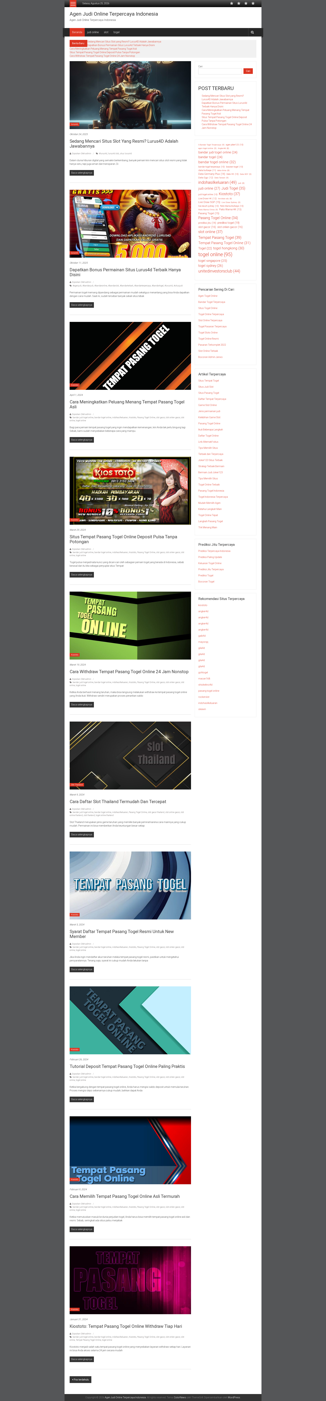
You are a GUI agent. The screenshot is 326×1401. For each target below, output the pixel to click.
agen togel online (207, 148)
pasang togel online (208, 690)
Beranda (77, 32)
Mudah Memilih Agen (209, 503)
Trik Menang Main (207, 527)
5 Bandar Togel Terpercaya (211, 145)
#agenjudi (77, 286)
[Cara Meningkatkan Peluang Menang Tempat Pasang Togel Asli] (130, 355)
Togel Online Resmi (208, 338)
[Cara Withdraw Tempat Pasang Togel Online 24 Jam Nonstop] (130, 625)
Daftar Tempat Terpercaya (212, 399)
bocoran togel (234, 167)
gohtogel (203, 672)
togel (116, 32)
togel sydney (210, 266)
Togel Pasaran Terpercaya (212, 326)
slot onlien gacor (173, 417)
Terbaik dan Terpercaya (210, 454)
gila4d (201, 648)
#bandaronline (100, 286)
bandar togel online (102, 417)
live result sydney (208, 206)
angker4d (203, 611)
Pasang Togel (208, 213)
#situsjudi (178, 286)
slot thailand (89, 815)
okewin (202, 709)
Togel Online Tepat (208, 515)
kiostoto (202, 605)
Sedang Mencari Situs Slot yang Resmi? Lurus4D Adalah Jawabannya (124, 41)
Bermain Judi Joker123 (210, 472)
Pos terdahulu (81, 1379)
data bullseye (207, 170)
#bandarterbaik (126, 286)
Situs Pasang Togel (208, 393)
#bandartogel (158, 286)
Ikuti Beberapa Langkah (210, 429)
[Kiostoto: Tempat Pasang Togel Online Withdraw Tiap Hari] (130, 1280)
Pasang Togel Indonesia (211, 490)
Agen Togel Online (207, 296)
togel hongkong (228, 248)
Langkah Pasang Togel (210, 521)
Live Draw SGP (209, 202)
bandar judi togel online (83, 417)
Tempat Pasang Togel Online (88, 1340)
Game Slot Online (207, 405)
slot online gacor (172, 812)
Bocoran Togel (206, 581)
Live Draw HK (207, 198)
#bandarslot (113, 286)
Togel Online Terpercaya (211, 314)
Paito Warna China (208, 209)
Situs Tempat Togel (208, 380)
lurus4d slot (113, 153)
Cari (200, 66)
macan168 (204, 678)
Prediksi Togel (205, 575)
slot (106, 32)
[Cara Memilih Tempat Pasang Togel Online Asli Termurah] (130, 1150)
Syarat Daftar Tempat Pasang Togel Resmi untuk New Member (122, 934)
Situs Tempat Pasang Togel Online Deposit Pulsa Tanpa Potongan (105, 52)
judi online (93, 32)
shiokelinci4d (205, 684)
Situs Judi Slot (205, 386)
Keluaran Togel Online (209, 563)
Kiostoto (74, 385)
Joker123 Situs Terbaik (210, 460)
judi (241, 183)
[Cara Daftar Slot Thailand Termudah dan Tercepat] (130, 755)
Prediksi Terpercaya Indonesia (214, 551)
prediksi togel (228, 222)
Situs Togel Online (207, 308)
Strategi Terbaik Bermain (211, 466)
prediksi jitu (207, 222)
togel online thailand (105, 815)
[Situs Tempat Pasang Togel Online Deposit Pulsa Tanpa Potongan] (130, 490)
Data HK (233, 174)
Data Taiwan (221, 177)
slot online (210, 232)
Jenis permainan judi (209, 411)
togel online (81, 420)
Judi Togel (233, 188)
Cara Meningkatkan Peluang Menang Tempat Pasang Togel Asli (103, 48)
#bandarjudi (88, 286)
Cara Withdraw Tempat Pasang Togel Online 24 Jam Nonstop (102, 56)
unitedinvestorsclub (219, 271)
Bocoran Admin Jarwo (210, 357)
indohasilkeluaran (120, 417)
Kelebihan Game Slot (209, 417)
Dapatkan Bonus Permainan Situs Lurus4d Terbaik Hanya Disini (121, 45)
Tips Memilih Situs (208, 448)
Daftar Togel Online (208, 435)
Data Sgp (205, 177)
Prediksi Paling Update (210, 557)
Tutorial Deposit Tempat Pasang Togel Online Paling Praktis (127, 1066)
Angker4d (223, 148)
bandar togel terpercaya (211, 167)
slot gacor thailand (156, 812)
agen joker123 (234, 145)
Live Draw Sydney (231, 202)
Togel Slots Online (208, 332)
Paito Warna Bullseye (231, 206)
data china (223, 170)
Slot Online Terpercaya (210, 320)
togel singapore (212, 261)
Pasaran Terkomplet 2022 (212, 344)
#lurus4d (103, 153)
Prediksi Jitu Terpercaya (211, 569)
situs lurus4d (126, 153)
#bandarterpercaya (142, 286)
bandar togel (210, 157)
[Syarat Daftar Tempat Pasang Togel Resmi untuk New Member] (130, 885)
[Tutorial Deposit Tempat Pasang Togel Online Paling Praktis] (130, 1020)
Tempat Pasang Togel (219, 237)
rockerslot (203, 697)
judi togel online (208, 194)
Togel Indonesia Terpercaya (213, 496)
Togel (205, 248)
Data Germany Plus (211, 173)
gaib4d (202, 635)
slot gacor (160, 417)
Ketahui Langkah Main (210, 509)
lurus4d (74, 124)
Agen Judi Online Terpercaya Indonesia (114, 14)
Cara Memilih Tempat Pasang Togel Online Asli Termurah (125, 1196)
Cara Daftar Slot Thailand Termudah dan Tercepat (118, 801)
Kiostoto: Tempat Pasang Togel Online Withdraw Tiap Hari (126, 1326)
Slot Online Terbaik (208, 351)
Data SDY (245, 174)
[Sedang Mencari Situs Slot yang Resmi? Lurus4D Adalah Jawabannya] (130, 95)
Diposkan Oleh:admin (81, 153)
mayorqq (203, 642)
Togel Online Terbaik (209, 484)
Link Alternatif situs (208, 441)
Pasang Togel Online (146, 417)
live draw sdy (225, 199)
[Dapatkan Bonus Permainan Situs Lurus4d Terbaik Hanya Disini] (130, 223)
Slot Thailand (77, 785)
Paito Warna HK (230, 209)
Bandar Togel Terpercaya (211, 302)
